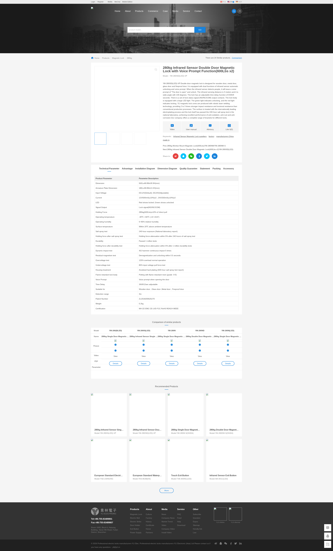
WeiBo (110, 2)
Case (165, 11)
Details (115, 363)
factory (211, 136)
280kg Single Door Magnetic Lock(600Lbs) (172, 336)
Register (101, 2)
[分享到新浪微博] (175, 156)
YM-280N (172, 331)
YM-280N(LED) (228, 331)
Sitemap (196, 525)
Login (93, 2)
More (166, 490)
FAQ (179, 514)
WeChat (117, 2)
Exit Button (134, 529)
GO (199, 30)
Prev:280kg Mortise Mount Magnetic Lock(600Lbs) (183, 146)
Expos (195, 522)
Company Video (168, 529)
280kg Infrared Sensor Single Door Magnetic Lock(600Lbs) (144, 336)
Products (139, 11)
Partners (149, 532)
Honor (148, 529)
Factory (149, 518)
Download (181, 525)
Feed (179, 518)
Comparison (237, 58)
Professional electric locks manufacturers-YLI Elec (118, 543)
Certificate (150, 525)
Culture (149, 514)
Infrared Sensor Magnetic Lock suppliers (190, 136)
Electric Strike (135, 522)
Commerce (153, 11)
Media (175, 11)
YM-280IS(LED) (143, 331)
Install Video (167, 532)
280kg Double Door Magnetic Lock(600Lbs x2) (200, 336)
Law (194, 532)
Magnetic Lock (118, 58)
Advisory (210, 129)
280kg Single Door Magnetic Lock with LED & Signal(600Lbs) (228, 336)
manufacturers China (225, 136)
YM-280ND (199, 331)
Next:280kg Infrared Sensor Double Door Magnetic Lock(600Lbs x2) (191, 149)
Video (172, 129)
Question (196, 518)
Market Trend (167, 522)
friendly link (197, 529)
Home (117, 11)
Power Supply (135, 532)
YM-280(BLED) (115, 331)
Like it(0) (229, 129)
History (149, 522)
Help (179, 522)
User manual (191, 129)
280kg (129, 58)
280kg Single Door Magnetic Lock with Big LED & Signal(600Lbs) (115, 336)
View (115, 356)
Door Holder (135, 525)
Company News (168, 518)
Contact (198, 11)
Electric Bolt (135, 518)
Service (186, 11)
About (127, 11)
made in (166, 140)
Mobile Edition (127, 2)
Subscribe (197, 514)
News (164, 514)
